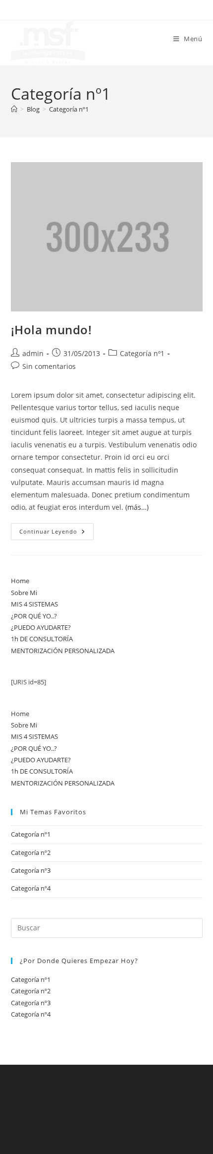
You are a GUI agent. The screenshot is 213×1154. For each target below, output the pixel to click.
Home (20, 580)
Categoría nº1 (69, 109)
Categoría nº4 (31, 888)
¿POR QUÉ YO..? (34, 615)
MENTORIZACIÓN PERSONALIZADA (62, 650)
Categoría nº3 (31, 870)
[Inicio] (14, 109)
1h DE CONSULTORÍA (42, 638)
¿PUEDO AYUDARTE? (41, 627)
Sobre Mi (24, 592)
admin (33, 353)
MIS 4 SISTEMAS (34, 604)
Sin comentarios (49, 366)
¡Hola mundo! (51, 329)
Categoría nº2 (31, 852)
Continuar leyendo (56, 533)
